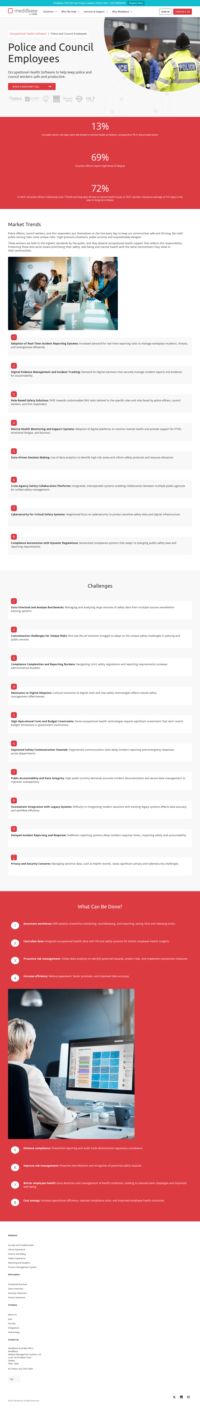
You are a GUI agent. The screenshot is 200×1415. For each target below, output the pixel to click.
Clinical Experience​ (16, 1249)
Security (12, 1323)
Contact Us (183, 11)
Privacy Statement (16, 1297)
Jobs (10, 1319)
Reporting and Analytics (19, 1262)
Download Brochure (17, 1284)
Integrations (13, 1327)
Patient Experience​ (17, 1258)
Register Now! (136, 3)
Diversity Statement (17, 1293)
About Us (12, 1314)
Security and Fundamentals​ (21, 1245)
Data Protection (15, 1288)
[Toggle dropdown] (56, 11)
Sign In (165, 11)
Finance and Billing (17, 1254)
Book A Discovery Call (26, 86)
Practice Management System (22, 1267)
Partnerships (14, 1332)
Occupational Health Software (28, 33)
